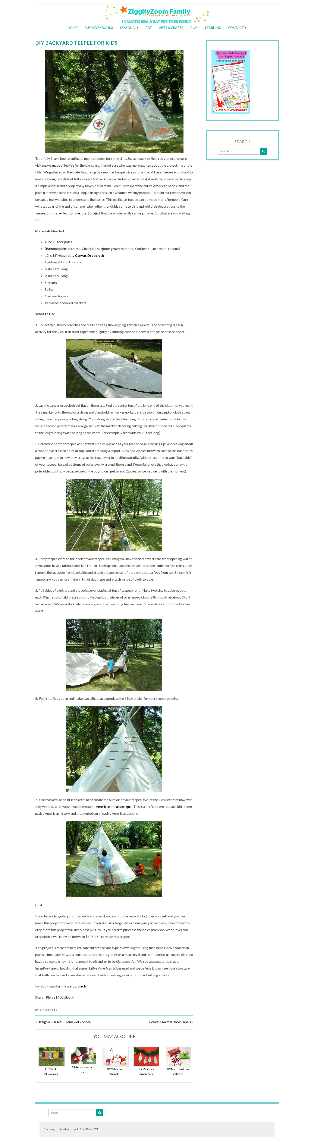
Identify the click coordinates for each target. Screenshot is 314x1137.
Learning (213, 27)
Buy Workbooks (99, 27)
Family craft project (70, 986)
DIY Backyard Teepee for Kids (76, 43)
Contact (236, 27)
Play (194, 27)
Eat (149, 27)
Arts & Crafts (171, 27)
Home (73, 27)
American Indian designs (113, 806)
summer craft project (85, 213)
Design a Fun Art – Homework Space (64, 1022)
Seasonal (128, 27)
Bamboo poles (56, 248)
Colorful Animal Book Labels (170, 1022)
